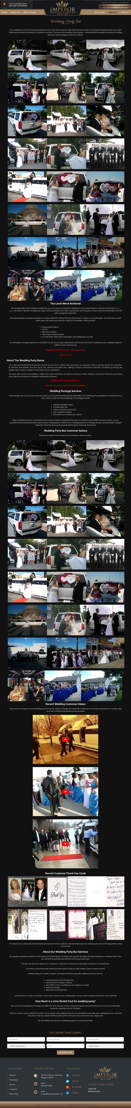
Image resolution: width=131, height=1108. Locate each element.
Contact (125, 12)
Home (4, 12)
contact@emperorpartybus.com (52, 1094)
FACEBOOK (76, 1075)
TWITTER (75, 1081)
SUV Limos (100, 12)
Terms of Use (13, 1094)
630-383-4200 (46, 1086)
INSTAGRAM (76, 1087)
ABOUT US (15, 12)
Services (112, 12)
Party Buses (30, 12)
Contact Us (13, 1089)
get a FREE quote (65, 1052)
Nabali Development (75, 1105)
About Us (12, 1075)
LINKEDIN (75, 1093)
